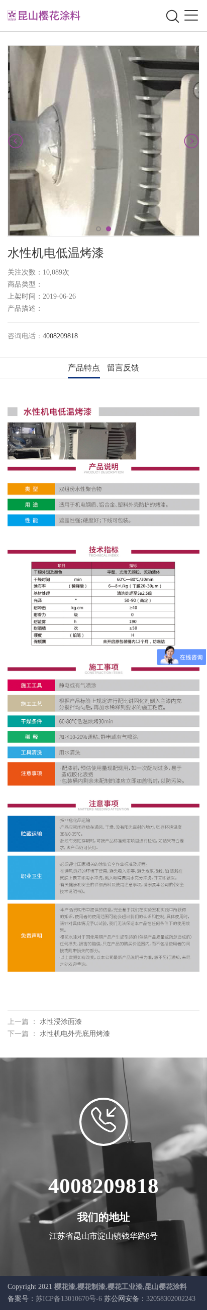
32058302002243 (170, 1298)
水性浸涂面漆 (61, 1021)
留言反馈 (123, 367)
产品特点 (84, 367)
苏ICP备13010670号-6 (69, 1298)
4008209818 (60, 336)
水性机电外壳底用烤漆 (75, 1033)
